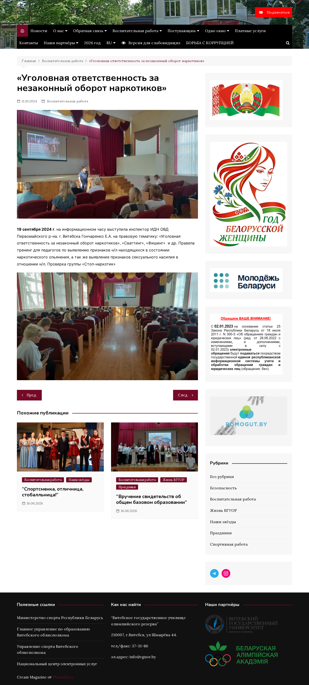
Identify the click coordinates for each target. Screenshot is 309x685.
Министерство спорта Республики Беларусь (60, 617)
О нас (58, 30)
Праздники (127, 487)
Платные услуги (250, 30)
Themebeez (63, 677)
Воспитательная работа (135, 30)
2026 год (92, 42)
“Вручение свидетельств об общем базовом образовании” (151, 499)
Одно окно (215, 30)
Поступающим (182, 30)
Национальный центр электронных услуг (57, 663)
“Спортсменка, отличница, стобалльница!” (52, 492)
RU (109, 42)
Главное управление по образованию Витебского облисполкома (53, 632)
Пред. (32, 395)
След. (183, 395)
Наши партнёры (59, 42)
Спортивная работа (229, 544)
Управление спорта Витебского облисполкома (47, 649)
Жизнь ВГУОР (173, 480)
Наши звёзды (79, 480)
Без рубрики (222, 476)
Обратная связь (88, 30)
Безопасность (223, 487)
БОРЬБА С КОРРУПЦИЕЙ (210, 42)
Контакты (28, 42)
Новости (38, 30)
